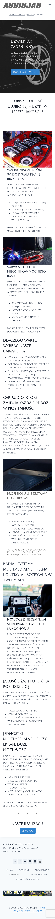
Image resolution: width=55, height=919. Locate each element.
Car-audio (14, 874)
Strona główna (17, 15)
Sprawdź (27, 830)
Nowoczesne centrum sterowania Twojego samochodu (26, 624)
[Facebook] (30, 861)
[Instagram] (35, 861)
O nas (9, 869)
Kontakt (24, 869)
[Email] (25, 861)
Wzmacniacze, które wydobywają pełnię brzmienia (24, 174)
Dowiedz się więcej (25, 71)
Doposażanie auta (27, 879)
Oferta (30, 15)
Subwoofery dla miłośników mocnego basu (26, 271)
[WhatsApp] (20, 861)
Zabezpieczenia (38, 874)
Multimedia (42, 869)
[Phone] (15, 861)
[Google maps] (40, 861)
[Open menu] (49, 5)
